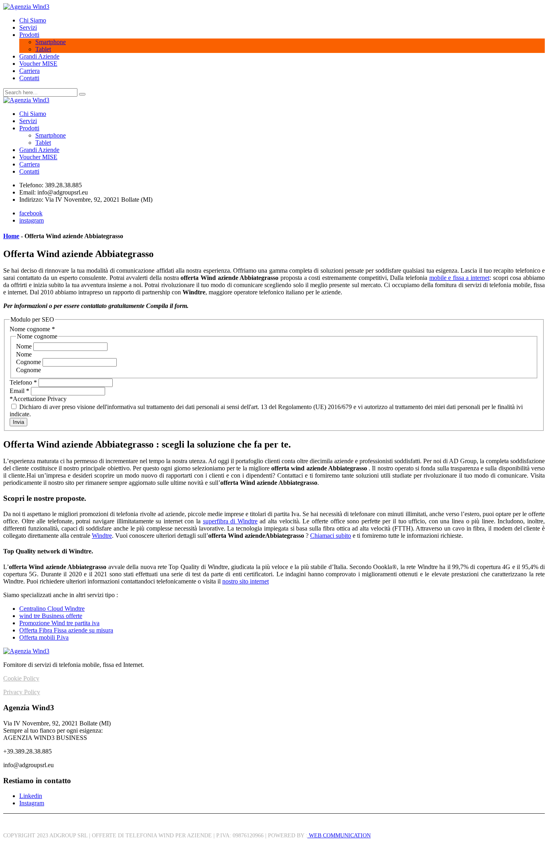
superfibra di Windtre (230, 521)
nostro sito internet (245, 581)
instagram (31, 220)
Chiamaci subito (330, 535)
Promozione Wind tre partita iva (59, 623)
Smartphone (50, 41)
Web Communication (339, 836)
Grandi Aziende (39, 56)
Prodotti (29, 34)
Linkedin (30, 795)
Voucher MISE (38, 63)
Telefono (23, 382)
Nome (24, 346)
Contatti (29, 78)
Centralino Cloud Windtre (52, 608)
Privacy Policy (21, 692)
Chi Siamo (32, 20)
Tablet (43, 49)
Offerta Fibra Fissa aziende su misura (66, 630)
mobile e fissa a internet (459, 277)
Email (19, 390)
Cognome (29, 362)
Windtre (102, 535)
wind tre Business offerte (50, 615)
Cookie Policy (21, 678)
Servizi (28, 27)
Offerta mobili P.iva (44, 637)
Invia (18, 422)
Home (11, 236)
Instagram (31, 803)
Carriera (29, 70)
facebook (31, 213)
